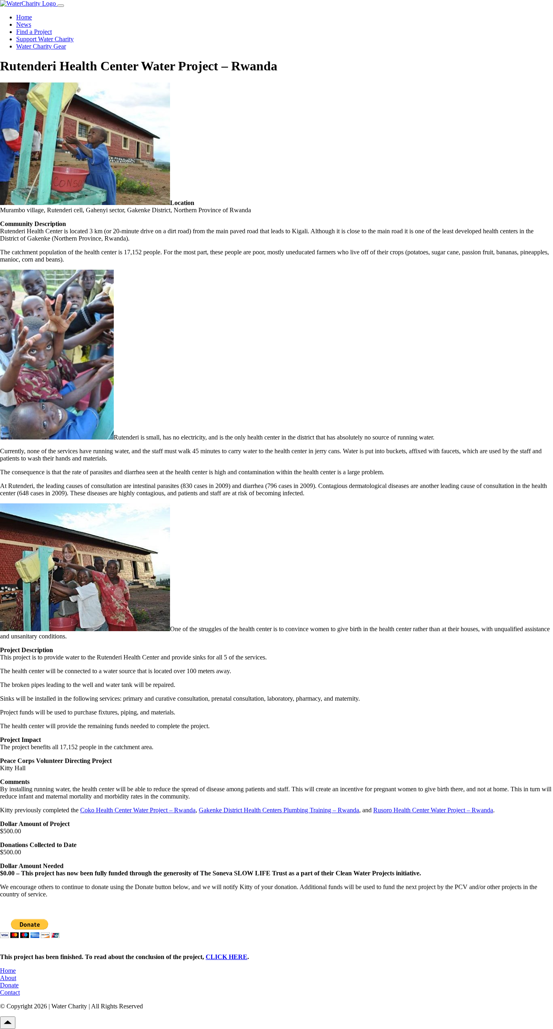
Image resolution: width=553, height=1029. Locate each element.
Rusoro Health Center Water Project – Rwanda (433, 810)
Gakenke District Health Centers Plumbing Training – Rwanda (279, 810)
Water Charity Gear (41, 46)
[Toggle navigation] (60, 5)
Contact (10, 992)
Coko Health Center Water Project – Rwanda (138, 810)
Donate (9, 985)
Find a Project (34, 31)
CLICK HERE (226, 956)
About (8, 977)
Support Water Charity (45, 39)
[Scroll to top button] (7, 1022)
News (23, 24)
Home (24, 17)
